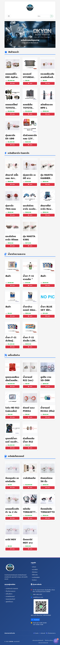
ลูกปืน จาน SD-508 (46, 378)
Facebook (36, 620)
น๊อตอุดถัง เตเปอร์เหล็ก (12, 479)
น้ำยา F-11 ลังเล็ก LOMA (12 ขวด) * (30, 341)
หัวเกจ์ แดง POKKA (29, 409)
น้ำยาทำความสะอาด (10, 591)
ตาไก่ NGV (10, 539)
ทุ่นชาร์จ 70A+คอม (10, 207)
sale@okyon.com (38, 597)
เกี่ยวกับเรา (35, 572)
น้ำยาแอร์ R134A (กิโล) (47, 409)
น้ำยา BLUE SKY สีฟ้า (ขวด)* (46, 310)
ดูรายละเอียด (13, 64)
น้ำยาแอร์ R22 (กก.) (28, 378)
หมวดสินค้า (35, 569)
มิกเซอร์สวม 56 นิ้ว (46, 479)
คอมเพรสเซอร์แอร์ (10, 599)
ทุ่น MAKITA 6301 (29, 237)
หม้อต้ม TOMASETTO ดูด (30, 512)
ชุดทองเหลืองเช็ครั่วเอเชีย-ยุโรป (12, 380)
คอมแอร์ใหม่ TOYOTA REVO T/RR (11, 108)
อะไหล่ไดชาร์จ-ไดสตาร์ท (12, 588)
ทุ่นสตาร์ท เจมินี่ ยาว (29, 176)
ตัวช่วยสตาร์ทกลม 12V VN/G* (30, 138)
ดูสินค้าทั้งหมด (9, 602)
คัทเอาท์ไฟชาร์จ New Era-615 (46, 209)
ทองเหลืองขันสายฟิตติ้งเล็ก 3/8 (47, 77)
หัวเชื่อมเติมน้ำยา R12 (28, 440)
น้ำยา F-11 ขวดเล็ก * (28, 277)
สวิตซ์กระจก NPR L (47, 106)
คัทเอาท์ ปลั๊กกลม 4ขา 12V (11, 178)
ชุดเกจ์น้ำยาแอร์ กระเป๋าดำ (11, 442)
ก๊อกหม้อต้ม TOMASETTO (48, 510)
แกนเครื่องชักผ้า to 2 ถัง (12, 510)
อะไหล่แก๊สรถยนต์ (10, 596)
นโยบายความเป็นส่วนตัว (37, 640)
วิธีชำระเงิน (35, 575)
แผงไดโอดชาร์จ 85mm (11, 237)
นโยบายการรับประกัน (43, 643)
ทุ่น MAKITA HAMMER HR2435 (47, 178)
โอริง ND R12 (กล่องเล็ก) (12, 409)
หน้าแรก (34, 567)
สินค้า (43, 276)
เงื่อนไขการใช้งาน (49, 640)
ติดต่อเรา (34, 580)
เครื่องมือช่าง (9, 594)
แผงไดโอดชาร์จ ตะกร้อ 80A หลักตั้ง (29, 209)
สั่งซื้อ (13, 83)
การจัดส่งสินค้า (36, 577)
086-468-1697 (37, 594)
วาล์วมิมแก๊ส (29, 478)
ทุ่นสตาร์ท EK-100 (10, 136)
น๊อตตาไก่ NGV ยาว (28, 541)
